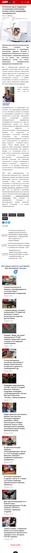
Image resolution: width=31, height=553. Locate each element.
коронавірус (13, 214)
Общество (9, 15)
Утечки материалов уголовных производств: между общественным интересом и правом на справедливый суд (14, 364)
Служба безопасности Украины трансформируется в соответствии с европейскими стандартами (15, 290)
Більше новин (15, 545)
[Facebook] (3, 222)
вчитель (5, 218)
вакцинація (21, 214)
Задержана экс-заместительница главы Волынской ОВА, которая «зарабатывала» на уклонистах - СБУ (18, 254)
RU (28, 2)
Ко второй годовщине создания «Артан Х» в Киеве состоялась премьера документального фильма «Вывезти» (15, 481)
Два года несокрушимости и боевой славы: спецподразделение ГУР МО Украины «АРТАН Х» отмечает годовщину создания (15, 507)
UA (25, 2)
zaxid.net (22, 84)
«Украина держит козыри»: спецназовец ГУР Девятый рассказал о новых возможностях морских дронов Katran (15, 314)
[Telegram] (9, 222)
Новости (4, 15)
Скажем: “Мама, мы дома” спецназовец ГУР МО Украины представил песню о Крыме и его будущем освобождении (15, 339)
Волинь (5, 214)
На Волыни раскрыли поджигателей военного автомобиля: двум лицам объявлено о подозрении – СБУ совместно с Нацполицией (18, 235)
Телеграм (22, 268)
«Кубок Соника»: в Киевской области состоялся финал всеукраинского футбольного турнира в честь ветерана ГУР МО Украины (15, 533)
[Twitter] (6, 222)
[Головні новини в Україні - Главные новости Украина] (7, 2)
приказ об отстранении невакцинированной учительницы (15, 196)
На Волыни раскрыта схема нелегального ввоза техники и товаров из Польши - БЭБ (19, 245)
